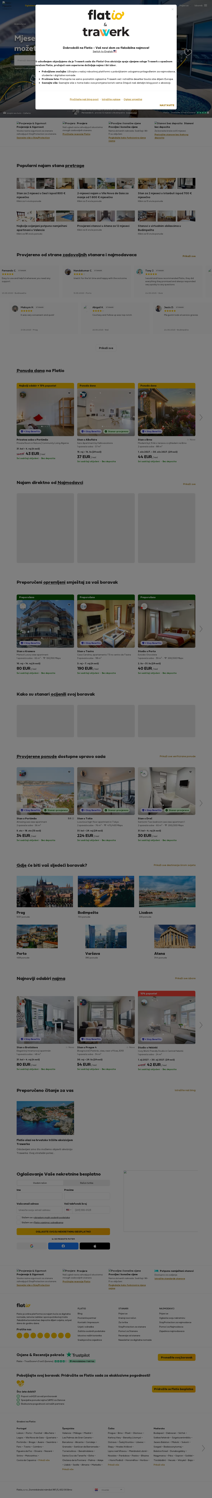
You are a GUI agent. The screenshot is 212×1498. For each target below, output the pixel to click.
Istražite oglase (111, 99)
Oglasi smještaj (133, 99)
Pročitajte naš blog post (84, 99)
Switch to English (103, 51)
